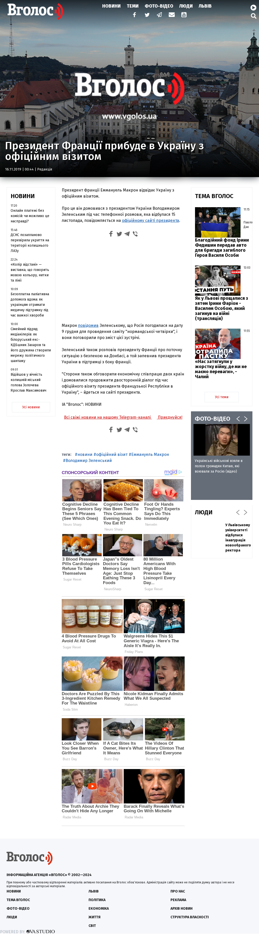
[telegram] (159, 15)
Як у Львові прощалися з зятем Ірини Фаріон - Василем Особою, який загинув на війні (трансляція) (221, 308)
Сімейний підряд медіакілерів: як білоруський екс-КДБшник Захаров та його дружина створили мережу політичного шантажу (31, 345)
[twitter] (146, 15)
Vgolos (35, 11)
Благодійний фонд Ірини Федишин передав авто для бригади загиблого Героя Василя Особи (222, 248)
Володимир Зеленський (89, 460)
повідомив (88, 325)
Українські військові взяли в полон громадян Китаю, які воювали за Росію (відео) (219, 466)
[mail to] (172, 15)
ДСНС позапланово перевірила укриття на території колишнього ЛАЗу (30, 243)
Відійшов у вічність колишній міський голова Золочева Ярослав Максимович (28, 382)
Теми (133, 6)
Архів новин (181, 908)
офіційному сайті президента (150, 220)
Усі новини (31, 407)
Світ (92, 926)
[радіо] (253, 8)
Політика (97, 900)
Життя (94, 917)
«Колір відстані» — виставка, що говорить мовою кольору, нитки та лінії (30, 272)
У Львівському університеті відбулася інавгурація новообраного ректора (238, 537)
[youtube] (184, 15)
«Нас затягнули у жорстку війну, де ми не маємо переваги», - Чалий (221, 369)
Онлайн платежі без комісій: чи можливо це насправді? (30, 215)
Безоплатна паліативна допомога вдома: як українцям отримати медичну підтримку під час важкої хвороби (30, 304)
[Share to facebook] (111, 235)
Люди (186, 6)
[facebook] (133, 15)
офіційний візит (111, 454)
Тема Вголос (18, 900)
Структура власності (189, 917)
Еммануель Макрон (150, 454)
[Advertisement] (123, 281)
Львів (205, 6)
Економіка (99, 908)
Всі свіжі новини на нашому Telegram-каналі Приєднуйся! (123, 417)
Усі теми (221, 397)
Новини (111, 6)
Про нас (177, 891)
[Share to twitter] (119, 235)
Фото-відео (18, 908)
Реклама (178, 900)
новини (84, 454)
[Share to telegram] (127, 235)
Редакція (44, 169)
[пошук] (253, 16)
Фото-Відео (159, 6)
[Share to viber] (135, 235)
